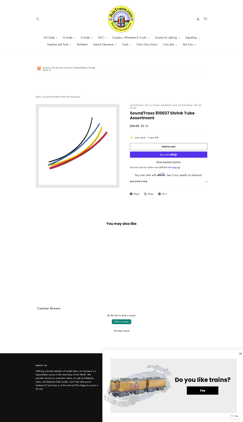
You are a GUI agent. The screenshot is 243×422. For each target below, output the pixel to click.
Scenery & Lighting (166, 37)
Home (38, 96)
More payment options (169, 162)
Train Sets (169, 44)
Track (125, 44)
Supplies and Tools (58, 44)
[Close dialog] (240, 353)
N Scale (68, 37)
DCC (101, 37)
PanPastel (82, 44)
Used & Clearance (103, 44)
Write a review (121, 321)
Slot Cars (188, 44)
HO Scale (49, 37)
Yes (202, 390)
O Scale (86, 37)
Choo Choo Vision (147, 44)
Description (139, 181)
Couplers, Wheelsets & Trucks (129, 37)
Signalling (191, 37)
